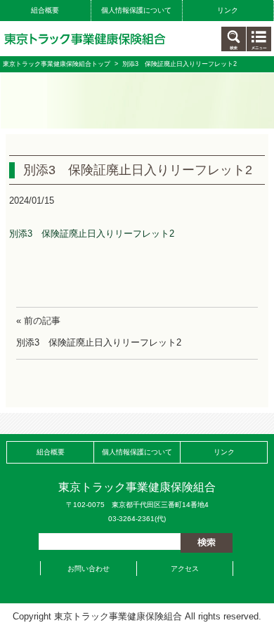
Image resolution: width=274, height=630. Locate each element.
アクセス (185, 568)
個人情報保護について (136, 10)
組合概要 (45, 10)
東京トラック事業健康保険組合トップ (56, 63)
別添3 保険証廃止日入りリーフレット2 (91, 233)
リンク (227, 10)
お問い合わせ (88, 568)
